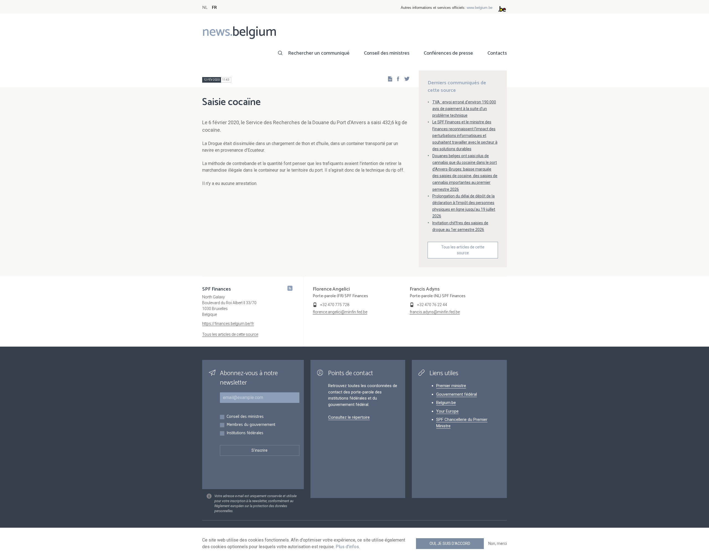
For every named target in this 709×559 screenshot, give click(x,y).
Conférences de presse (448, 53)
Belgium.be (446, 402)
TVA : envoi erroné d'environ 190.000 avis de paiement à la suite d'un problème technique (464, 109)
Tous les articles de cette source (462, 250)
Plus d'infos (347, 546)
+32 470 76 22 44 (432, 305)
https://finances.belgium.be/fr (228, 323)
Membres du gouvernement (251, 425)
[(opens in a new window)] (396, 78)
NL (204, 7)
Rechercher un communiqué (319, 53)
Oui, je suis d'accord (450, 543)
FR (214, 7)
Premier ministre (451, 385)
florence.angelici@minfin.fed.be (340, 312)
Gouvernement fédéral (456, 394)
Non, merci (497, 543)
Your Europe (447, 411)
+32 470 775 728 (334, 305)
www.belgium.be (479, 8)
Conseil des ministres (386, 53)
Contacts (497, 53)
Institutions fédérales (245, 433)
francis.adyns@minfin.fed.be (435, 312)
